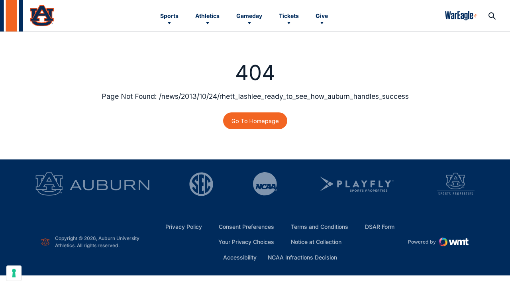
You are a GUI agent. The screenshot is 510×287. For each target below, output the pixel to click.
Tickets (289, 15)
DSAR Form (379, 226)
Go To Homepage (255, 121)
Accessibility (240, 257)
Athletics (207, 15)
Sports (169, 15)
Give (322, 15)
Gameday (249, 15)
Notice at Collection (316, 241)
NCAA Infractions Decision (302, 257)
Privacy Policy (183, 226)
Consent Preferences (246, 226)
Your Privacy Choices (246, 241)
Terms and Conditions (319, 226)
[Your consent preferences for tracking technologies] (14, 273)
